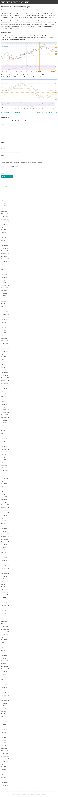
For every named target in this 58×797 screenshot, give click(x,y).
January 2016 (4, 531)
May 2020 (3, 396)
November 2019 (5, 412)
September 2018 (5, 449)
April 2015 (3, 555)
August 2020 (4, 388)
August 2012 (4, 639)
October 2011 (4, 666)
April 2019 (3, 430)
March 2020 (4, 401)
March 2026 (4, 211)
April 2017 (3, 494)
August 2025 (4, 229)
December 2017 (5, 473)
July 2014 (3, 579)
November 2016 (5, 507)
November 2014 (5, 568)
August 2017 (4, 483)
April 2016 (3, 523)
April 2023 (3, 303)
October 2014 (4, 571)
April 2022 (3, 335)
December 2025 (5, 219)
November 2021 (5, 348)
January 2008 (4, 785)
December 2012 (5, 629)
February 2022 (4, 340)
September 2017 (5, 481)
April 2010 (3, 713)
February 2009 (4, 751)
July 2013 (3, 610)
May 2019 (3, 428)
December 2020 (5, 378)
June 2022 (3, 330)
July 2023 (3, 296)
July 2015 (3, 547)
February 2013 (4, 624)
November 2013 (5, 600)
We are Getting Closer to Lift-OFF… (46, 112)
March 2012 (4, 653)
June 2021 (3, 362)
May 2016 (3, 520)
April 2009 (3, 745)
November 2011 (5, 663)
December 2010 (5, 692)
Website (3, 155)
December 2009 (5, 724)
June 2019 (3, 425)
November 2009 (5, 727)
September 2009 (5, 732)
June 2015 (3, 549)
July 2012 (3, 642)
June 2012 (3, 645)
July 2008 (3, 769)
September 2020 (5, 385)
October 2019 (4, 415)
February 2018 (4, 467)
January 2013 (4, 626)
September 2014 (5, 573)
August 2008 (4, 766)
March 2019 (4, 433)
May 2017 (3, 491)
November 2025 (5, 221)
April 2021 (3, 367)
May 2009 (3, 743)
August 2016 (4, 515)
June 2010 (3, 708)
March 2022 (4, 338)
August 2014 (4, 576)
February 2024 (4, 277)
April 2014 (3, 586)
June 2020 (3, 393)
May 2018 (3, 460)
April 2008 (3, 777)
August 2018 (4, 452)
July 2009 (3, 737)
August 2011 (4, 671)
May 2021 (3, 364)
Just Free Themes (40, 794)
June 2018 (3, 457)
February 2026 (4, 213)
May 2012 (3, 647)
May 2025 (3, 237)
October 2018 (4, 446)
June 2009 (3, 740)
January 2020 (4, 407)
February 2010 (4, 719)
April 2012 (3, 650)
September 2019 (5, 417)
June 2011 (3, 676)
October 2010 (4, 698)
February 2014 (4, 592)
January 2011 (4, 690)
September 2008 (5, 764)
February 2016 (4, 528)
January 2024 (4, 280)
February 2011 (4, 687)
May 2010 (3, 711)
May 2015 (3, 552)
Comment (4, 124)
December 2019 (5, 409)
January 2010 (4, 721)
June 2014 (3, 581)
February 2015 (4, 560)
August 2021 (4, 356)
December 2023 (5, 282)
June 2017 (3, 489)
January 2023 (4, 311)
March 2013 (4, 621)
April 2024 (3, 272)
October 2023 (4, 288)
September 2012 (5, 637)
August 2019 (4, 420)
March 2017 (4, 497)
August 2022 (4, 325)
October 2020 (4, 383)
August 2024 (4, 261)
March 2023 (4, 306)
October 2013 (4, 602)
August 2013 (4, 608)
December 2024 (5, 251)
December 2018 (5, 441)
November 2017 (5, 475)
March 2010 (4, 716)
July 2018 (3, 454)
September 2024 (5, 258)
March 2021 (4, 370)
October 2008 (4, 761)
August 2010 (4, 703)
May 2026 (3, 206)
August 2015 (4, 544)
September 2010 (5, 700)
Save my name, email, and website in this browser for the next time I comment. (22, 162)
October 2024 (4, 256)
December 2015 (5, 534)
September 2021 (5, 354)
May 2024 (3, 269)
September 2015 (5, 542)
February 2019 (4, 436)
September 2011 (5, 668)
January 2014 (4, 594)
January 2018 (4, 470)
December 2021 (5, 346)
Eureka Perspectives (15, 2)
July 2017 (3, 486)
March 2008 (4, 780)
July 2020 (3, 391)
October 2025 (4, 224)
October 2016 (4, 510)
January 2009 (4, 753)
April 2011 (3, 682)
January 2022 (4, 343)
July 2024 (3, 264)
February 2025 (4, 245)
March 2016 (4, 526)
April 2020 (3, 399)
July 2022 (3, 327)
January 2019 (4, 438)
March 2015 (4, 557)
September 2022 (5, 322)
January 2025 (4, 248)
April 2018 (3, 462)
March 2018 (4, 465)
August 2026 (4, 198)
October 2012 (4, 634)
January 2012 (4, 658)
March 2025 (4, 243)
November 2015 (5, 536)
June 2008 (3, 772)
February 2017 (4, 499)
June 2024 (3, 266)
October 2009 (4, 729)
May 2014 (3, 584)
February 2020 (4, 404)
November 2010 (5, 695)
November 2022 (5, 317)
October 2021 (4, 351)
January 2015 (4, 563)
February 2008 (4, 782)
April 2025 (3, 240)
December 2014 (5, 565)
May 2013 (3, 616)
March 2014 (4, 589)
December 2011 (5, 661)
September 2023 (5, 290)
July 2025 (3, 232)
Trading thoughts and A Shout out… (11, 112)
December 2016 (5, 504)
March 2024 (4, 274)
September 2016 (5, 512)
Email (3, 149)
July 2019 (3, 422)
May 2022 (3, 333)
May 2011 (3, 679)
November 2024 (5, 253)
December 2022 (5, 314)
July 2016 (3, 518)
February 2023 (4, 309)
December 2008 (5, 756)
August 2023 (4, 293)
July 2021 (3, 359)
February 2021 (4, 372)
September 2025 (5, 227)
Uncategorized (30, 9)
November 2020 (5, 380)
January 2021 (4, 375)
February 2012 (4, 655)
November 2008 (5, 758)
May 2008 (3, 774)
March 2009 (4, 748)
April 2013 (3, 618)
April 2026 (3, 208)
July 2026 (3, 200)
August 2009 (4, 735)
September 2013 (5, 605)
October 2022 (4, 319)
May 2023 (3, 301)
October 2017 (4, 478)
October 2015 (4, 539)
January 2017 (4, 502)
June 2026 (3, 203)
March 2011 (4, 684)
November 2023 (5, 285)
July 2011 (3, 674)
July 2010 (3, 706)
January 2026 (4, 216)
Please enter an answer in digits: (9, 166)
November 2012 (5, 631)
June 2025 (3, 235)
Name (3, 142)
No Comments (40, 9)
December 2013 (5, 597)
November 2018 (5, 444)
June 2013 (3, 613)
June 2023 (3, 298)
